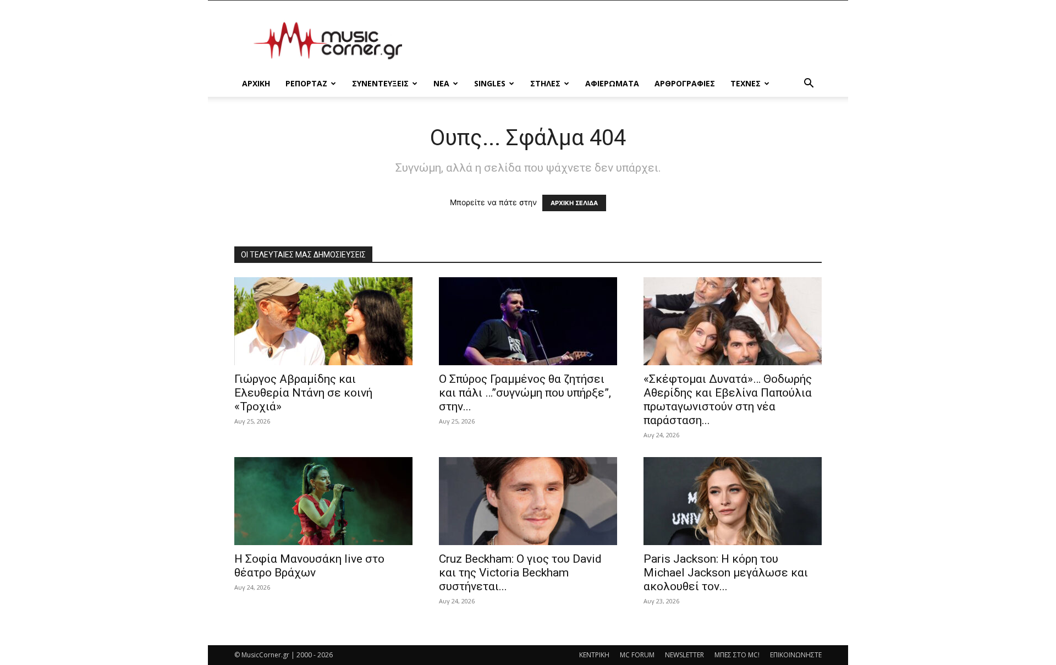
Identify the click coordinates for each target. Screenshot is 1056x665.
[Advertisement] (621, 40)
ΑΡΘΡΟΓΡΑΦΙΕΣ (684, 83)
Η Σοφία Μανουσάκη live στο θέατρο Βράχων (309, 565)
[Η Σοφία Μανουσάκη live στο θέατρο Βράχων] (323, 501)
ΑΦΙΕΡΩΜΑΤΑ (612, 83)
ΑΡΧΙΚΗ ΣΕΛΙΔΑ (574, 203)
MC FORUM (637, 654)
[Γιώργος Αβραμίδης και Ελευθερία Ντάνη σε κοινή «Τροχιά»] (323, 321)
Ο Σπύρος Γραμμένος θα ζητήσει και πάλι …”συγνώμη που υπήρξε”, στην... (525, 392)
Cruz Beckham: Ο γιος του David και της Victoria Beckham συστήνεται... (520, 572)
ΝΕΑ (441, 83)
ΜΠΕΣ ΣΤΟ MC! (737, 654)
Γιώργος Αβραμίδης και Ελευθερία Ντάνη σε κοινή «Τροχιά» (303, 392)
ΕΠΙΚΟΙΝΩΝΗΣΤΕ (796, 654)
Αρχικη (256, 83)
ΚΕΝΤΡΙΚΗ (594, 654)
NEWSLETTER (684, 654)
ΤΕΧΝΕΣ (745, 83)
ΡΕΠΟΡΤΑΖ (306, 83)
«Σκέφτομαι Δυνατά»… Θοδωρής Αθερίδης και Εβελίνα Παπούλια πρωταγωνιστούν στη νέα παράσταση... (728, 399)
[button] (808, 84)
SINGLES (489, 83)
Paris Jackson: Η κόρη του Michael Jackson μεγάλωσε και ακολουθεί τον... (726, 572)
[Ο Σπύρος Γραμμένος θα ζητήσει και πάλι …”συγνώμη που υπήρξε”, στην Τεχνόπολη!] (528, 321)
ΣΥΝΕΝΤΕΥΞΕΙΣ (380, 83)
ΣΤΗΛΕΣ (545, 83)
